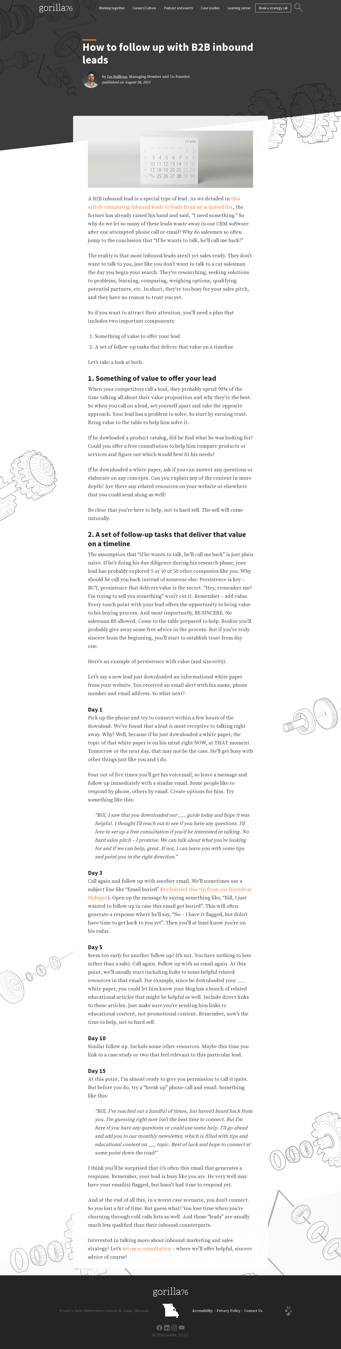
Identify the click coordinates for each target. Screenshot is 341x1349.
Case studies (210, 8)
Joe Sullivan (117, 76)
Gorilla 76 (55, 8)
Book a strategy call (273, 8)
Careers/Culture (144, 8)
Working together (112, 8)
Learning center (239, 8)
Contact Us (253, 1310)
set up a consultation (146, 1249)
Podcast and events (178, 8)
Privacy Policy (228, 1310)
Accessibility (202, 1310)
